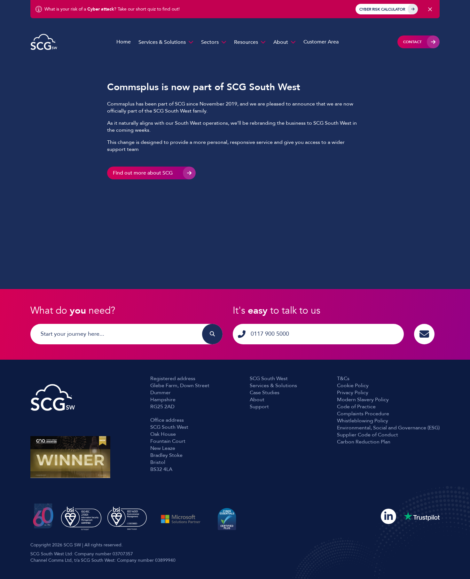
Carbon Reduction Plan (363, 441)
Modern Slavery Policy (363, 399)
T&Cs (343, 378)
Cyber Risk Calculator (382, 9)
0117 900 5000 (270, 334)
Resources (246, 42)
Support (259, 406)
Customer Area (321, 41)
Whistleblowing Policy (362, 420)
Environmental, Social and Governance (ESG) (388, 427)
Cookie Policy (353, 385)
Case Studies (264, 392)
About (280, 42)
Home (123, 41)
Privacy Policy (352, 392)
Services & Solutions (162, 42)
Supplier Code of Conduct (367, 434)
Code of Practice (356, 406)
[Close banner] (430, 9)
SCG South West (269, 378)
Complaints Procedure (363, 413)
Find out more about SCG (143, 172)
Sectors (210, 42)
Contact (412, 41)
